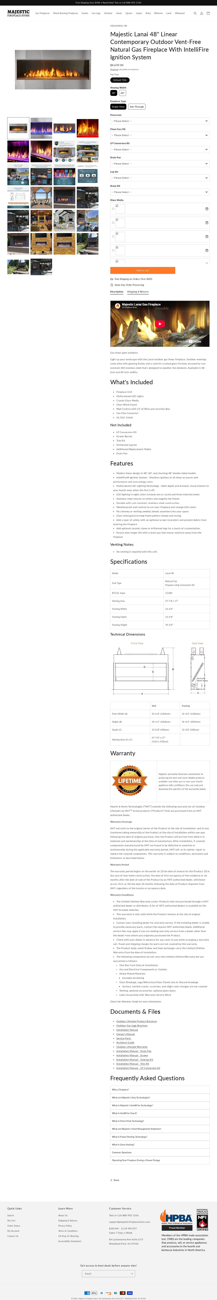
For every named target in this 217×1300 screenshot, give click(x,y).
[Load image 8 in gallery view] (87, 151)
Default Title (120, 80)
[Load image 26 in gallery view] (41, 267)
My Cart (11, 1220)
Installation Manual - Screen (132, 1055)
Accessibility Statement (69, 1241)
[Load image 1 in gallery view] (18, 128)
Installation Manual (127, 1029)
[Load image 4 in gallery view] (87, 128)
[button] (195, 13)
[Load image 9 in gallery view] (18, 174)
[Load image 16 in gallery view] (87, 197)
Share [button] (116, 1180)
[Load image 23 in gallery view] (64, 244)
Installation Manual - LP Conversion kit (138, 1068)
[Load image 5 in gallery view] (18, 151)
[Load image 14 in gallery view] (41, 197)
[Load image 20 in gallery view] (87, 221)
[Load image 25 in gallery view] (18, 267)
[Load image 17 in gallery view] (18, 221)
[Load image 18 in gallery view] (41, 221)
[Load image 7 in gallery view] (64, 151)
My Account (13, 1231)
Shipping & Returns (68, 1220)
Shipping (114, 69)
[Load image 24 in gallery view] (87, 244)
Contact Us (12, 1236)
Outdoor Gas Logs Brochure (132, 1025)
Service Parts (123, 1038)
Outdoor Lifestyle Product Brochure (136, 1021)
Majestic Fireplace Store (88, 1298)
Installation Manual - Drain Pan (134, 1051)
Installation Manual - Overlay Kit (134, 1059)
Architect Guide (125, 1042)
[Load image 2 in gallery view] (41, 128)
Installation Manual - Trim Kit (132, 1063)
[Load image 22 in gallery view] (41, 244)
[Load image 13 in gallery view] (18, 197)
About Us (63, 1215)
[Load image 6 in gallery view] (41, 151)
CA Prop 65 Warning (68, 1236)
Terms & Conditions (68, 1231)
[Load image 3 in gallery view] (64, 128)
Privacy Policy (65, 1225)
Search (10, 1215)
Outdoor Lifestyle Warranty (132, 1046)
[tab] (117, 292)
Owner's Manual (125, 1034)
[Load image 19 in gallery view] (64, 221)
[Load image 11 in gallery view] (64, 174)
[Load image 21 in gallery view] (18, 244)
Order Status (13, 1225)
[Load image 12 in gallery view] (87, 174)
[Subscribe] (131, 1273)
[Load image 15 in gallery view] (64, 197)
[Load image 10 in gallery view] (41, 174)
